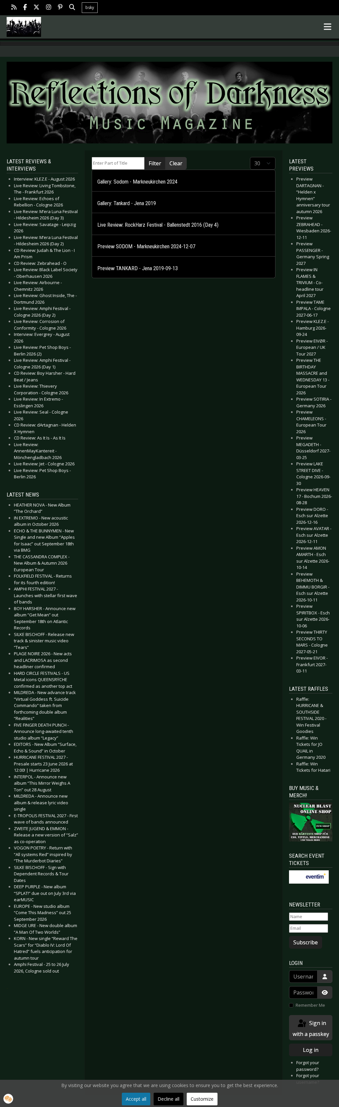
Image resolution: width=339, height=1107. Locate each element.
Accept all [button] (136, 1099)
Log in (310, 1050)
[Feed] (14, 7)
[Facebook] (25, 7)
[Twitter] (36, 7)
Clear (176, 163)
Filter (155, 163)
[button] (8, 1099)
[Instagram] (48, 7)
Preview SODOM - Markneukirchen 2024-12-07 (146, 246)
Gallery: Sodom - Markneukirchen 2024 (137, 182)
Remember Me (310, 1005)
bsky (89, 7)
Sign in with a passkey (311, 1028)
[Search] (72, 7)
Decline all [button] (168, 1099)
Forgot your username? (307, 1078)
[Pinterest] (60, 7)
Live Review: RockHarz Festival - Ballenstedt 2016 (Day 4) (157, 225)
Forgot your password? (307, 1066)
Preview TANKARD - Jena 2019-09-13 (137, 268)
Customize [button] (202, 1099)
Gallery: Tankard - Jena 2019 (126, 203)
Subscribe (305, 942)
